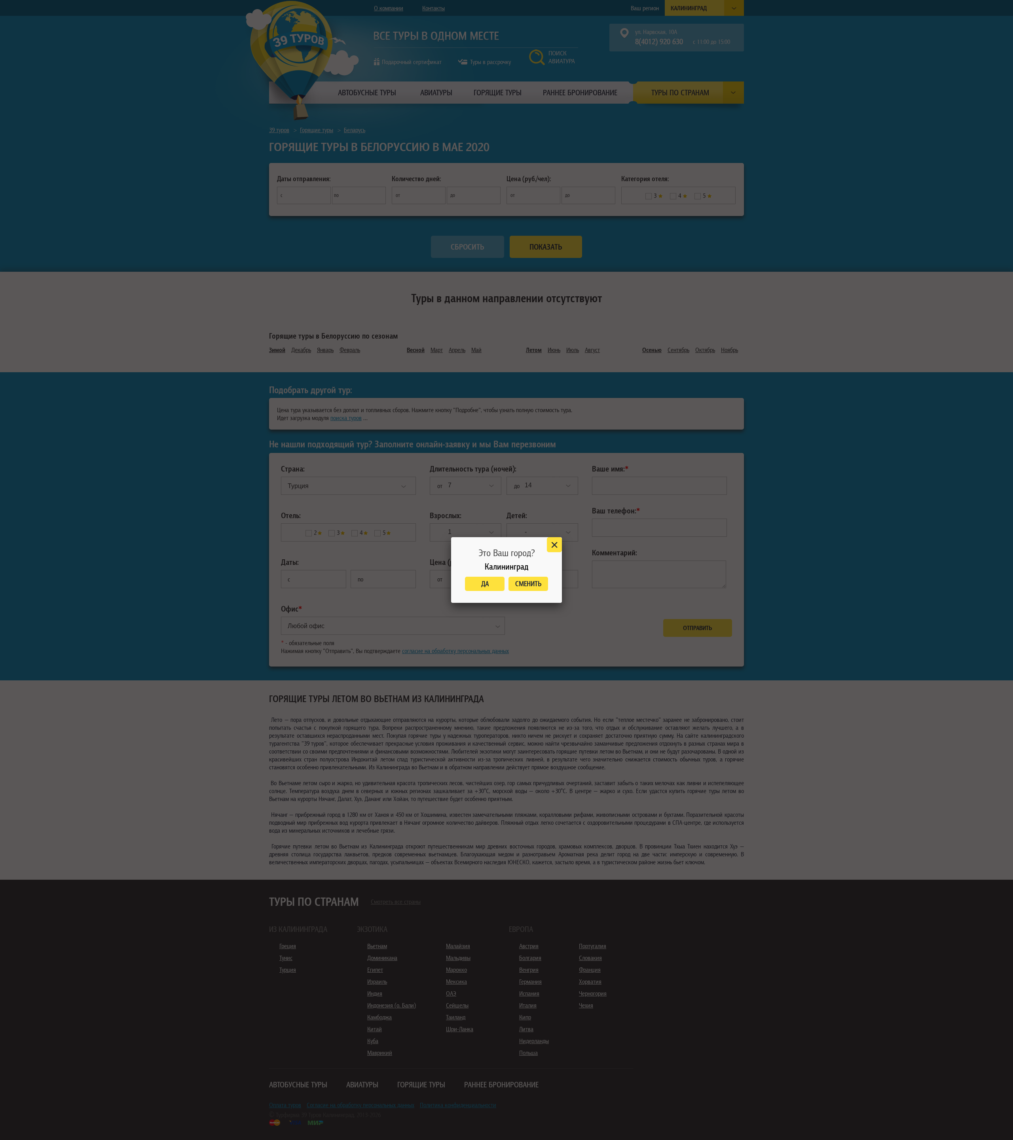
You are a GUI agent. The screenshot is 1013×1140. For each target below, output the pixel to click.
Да (485, 583)
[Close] (554, 544)
